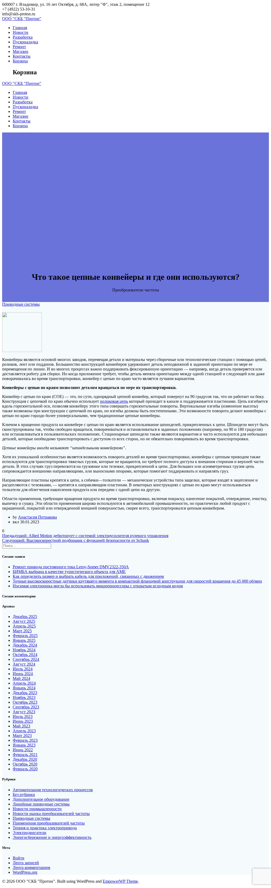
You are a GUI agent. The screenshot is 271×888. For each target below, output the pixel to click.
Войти (18, 858)
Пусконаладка (25, 42)
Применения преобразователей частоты (49, 823)
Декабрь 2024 (25, 645)
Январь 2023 (24, 745)
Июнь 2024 (23, 673)
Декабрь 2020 (25, 759)
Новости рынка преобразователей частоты (51, 813)
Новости (20, 32)
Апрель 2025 (24, 626)
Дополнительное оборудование (41, 799)
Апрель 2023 (24, 731)
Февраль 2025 (25, 635)
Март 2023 (22, 735)
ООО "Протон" (21, 18)
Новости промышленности (37, 809)
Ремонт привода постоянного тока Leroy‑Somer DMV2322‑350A (71, 567)
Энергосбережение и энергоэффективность (52, 837)
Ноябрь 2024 (24, 650)
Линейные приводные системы (41, 804)
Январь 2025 (24, 640)
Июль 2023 (23, 716)
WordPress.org (25, 872)
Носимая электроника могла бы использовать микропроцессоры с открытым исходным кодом (98, 586)
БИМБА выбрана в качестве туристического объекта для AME (69, 571)
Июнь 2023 (23, 721)
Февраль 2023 (25, 740)
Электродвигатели (29, 832)
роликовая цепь (114, 401)
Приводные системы (21, 304)
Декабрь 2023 (25, 692)
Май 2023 (21, 726)
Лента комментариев (31, 867)
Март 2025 (22, 631)
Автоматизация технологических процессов (53, 790)
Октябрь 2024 (25, 654)
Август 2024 (24, 664)
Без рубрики (24, 794)
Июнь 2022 (23, 750)
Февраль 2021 (25, 754)
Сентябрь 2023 (26, 707)
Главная (20, 27)
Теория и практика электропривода (45, 828)
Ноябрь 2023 (24, 697)
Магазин (20, 51)
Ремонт (19, 46)
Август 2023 (24, 712)
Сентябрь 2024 (26, 659)
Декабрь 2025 (25, 616)
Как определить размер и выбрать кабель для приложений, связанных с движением (88, 576)
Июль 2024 (23, 669)
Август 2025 (24, 621)
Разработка (23, 37)
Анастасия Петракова (37, 517)
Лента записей (26, 862)
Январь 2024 (24, 688)
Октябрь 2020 (25, 764)
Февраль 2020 (25, 769)
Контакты (21, 56)
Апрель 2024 (24, 683)
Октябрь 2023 (25, 702)
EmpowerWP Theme (120, 881)
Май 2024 (21, 678)
